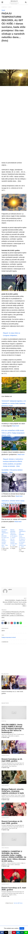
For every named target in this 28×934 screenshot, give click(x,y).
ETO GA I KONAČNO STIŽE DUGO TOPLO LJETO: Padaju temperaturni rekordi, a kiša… (13, 433)
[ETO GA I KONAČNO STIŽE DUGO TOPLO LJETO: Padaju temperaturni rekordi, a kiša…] (14, 450)
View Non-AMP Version (18, 903)
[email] (10, 932)
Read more (15, 426)
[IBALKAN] (14, 2)
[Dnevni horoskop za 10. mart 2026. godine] (14, 809)
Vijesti (3, 10)
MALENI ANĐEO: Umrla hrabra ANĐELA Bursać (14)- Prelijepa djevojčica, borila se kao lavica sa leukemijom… (13, 728)
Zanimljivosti (5, 755)
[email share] (9, 623)
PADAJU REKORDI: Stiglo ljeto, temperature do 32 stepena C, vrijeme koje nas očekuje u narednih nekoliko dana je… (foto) (13, 537)
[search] (25, 2)
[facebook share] (2, 623)
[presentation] (24, 687)
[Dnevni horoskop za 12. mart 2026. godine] (14, 682)
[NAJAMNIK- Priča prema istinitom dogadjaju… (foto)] (14, 491)
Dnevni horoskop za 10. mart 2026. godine (12, 822)
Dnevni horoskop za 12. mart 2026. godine (12, 760)
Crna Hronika (5, 785)
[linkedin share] (15, 623)
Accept (21, 928)
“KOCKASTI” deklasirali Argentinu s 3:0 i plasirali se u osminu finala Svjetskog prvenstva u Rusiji (14, 403)
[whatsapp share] (18, 623)
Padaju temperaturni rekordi (9, 637)
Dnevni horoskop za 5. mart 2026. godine (14, 889)
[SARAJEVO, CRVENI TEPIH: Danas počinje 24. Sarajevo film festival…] (14, 517)
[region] (14, 54)
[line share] (21, 623)
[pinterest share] (12, 623)
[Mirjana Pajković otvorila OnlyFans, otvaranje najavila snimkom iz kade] (14, 777)
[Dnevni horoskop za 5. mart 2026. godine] (14, 875)
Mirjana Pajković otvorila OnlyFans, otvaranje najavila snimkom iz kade (13, 791)
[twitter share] (6, 623)
